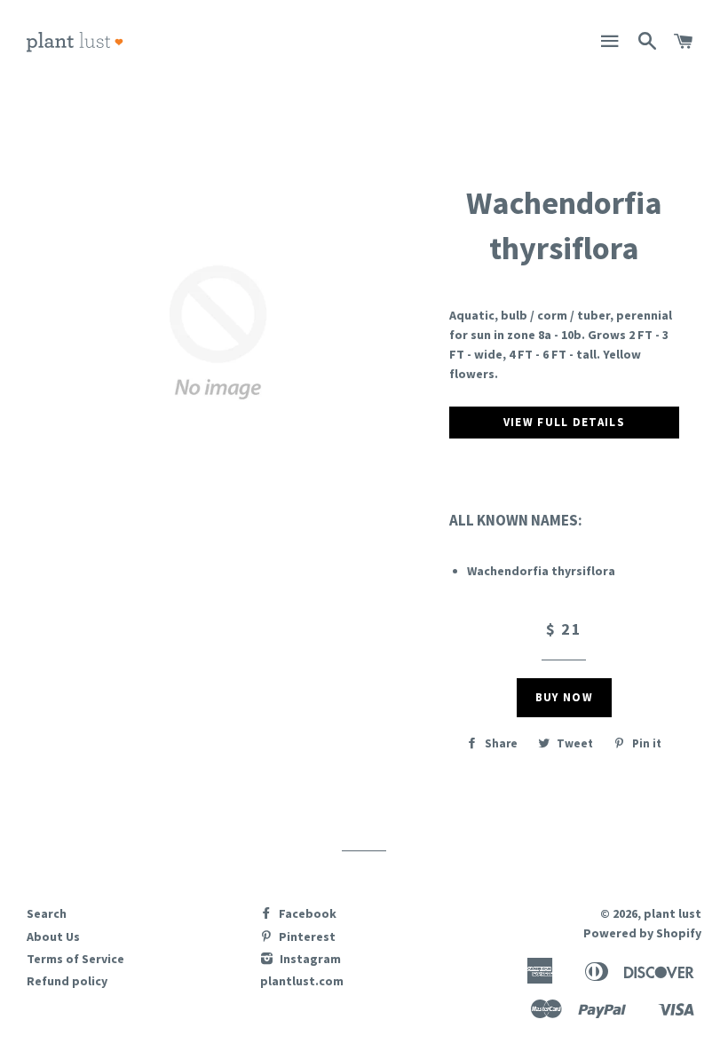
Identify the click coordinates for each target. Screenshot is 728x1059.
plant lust (672, 913)
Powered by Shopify (642, 933)
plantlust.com (302, 981)
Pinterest (306, 936)
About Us (53, 936)
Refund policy (67, 981)
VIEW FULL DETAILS (564, 422)
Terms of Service (75, 959)
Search (47, 913)
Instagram (309, 959)
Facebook (306, 913)
